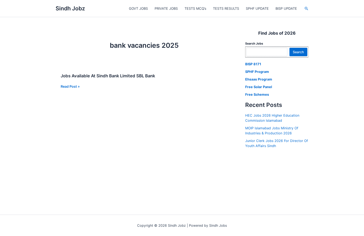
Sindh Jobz (70, 8)
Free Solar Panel (258, 87)
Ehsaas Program (258, 79)
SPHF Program (257, 72)
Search (298, 52)
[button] (306, 8)
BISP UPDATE (286, 8)
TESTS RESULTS (226, 8)
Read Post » (70, 86)
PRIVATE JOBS (166, 8)
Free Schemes (257, 94)
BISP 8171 (253, 64)
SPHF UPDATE (257, 8)
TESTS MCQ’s (195, 8)
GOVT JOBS (138, 8)
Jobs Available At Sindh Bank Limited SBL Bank (108, 75)
